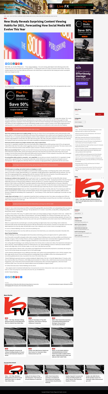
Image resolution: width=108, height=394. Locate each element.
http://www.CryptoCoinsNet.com (82, 236)
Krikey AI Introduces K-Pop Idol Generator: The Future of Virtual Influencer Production (37, 321)
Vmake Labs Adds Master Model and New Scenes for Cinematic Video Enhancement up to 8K (38, 352)
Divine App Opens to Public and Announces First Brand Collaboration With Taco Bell (87, 164)
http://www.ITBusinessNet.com (81, 222)
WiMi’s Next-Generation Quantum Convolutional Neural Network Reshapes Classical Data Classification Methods (61, 322)
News (5, 18)
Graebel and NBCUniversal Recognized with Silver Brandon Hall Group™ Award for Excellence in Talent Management (88, 155)
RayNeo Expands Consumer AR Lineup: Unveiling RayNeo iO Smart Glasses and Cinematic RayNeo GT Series (14, 353)
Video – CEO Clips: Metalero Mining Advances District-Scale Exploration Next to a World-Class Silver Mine (15, 321)
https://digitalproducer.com (81, 225)
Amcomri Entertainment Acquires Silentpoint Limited (60, 283)
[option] (89, 193)
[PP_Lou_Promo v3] (30, 103)
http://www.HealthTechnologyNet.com (83, 233)
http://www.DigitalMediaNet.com (82, 229)
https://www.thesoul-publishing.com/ (31, 228)
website (34, 265)
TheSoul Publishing (32, 67)
